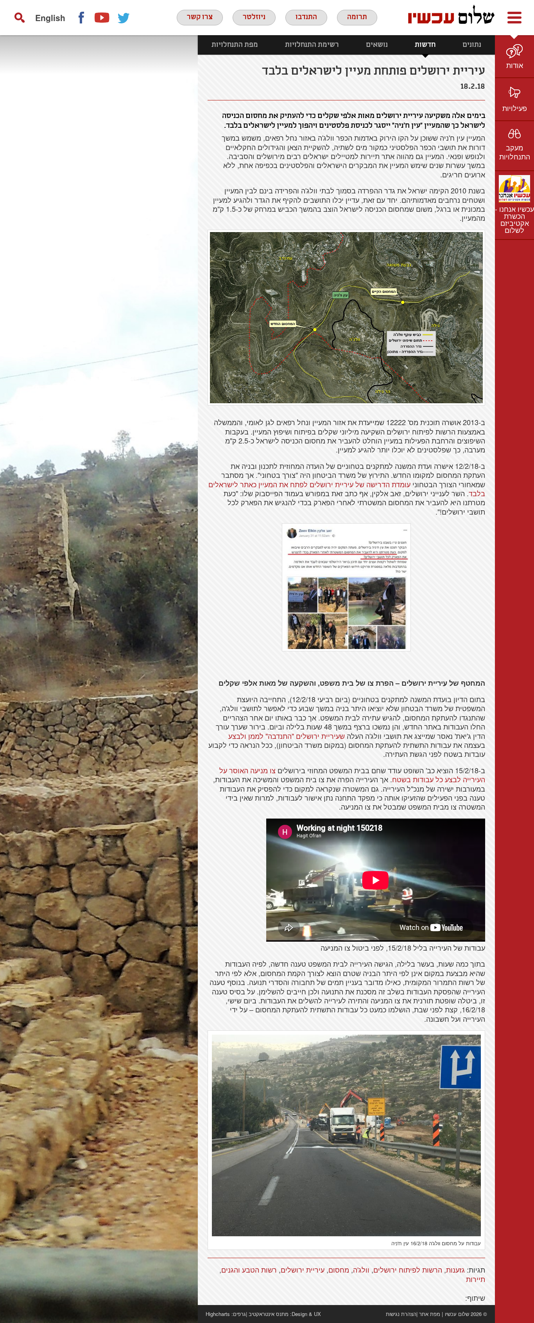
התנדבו (306, 17)
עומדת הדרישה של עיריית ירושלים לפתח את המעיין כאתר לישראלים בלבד (346, 488)
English (50, 17)
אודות (514, 65)
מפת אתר (429, 1314)
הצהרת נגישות (401, 1314)
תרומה (357, 17)
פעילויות (514, 108)
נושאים (377, 45)
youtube (102, 17)
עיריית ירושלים (302, 1269)
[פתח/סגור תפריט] (514, 17)
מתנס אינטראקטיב (269, 1314)
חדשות (425, 45)
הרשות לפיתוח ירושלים (407, 1269)
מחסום (338, 1269)
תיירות (475, 1279)
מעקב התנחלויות (514, 151)
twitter (124, 17)
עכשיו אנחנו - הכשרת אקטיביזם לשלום (514, 219)
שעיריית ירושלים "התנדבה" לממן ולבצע (286, 736)
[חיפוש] (19, 17)
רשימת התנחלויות (312, 45)
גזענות (455, 1269)
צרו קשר (200, 17)
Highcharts (218, 1314)
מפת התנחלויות (234, 45)
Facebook (81, 17)
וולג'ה (361, 1269)
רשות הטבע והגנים (249, 1269)
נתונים (471, 45)
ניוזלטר (254, 17)
